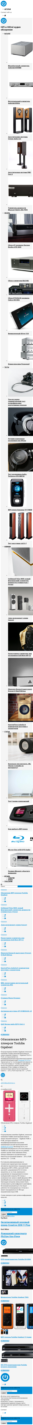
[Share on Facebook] (18, 1126)
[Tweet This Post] (18, 898)
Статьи (7, 732)
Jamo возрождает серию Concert (14, 925)
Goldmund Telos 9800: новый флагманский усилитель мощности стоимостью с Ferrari (15, 910)
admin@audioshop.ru (8, 1083)
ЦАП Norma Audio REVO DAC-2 (13, 1024)
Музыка (7, 876)
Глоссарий (8, 881)
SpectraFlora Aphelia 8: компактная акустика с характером (15, 969)
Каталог (7, 34)
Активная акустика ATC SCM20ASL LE (16, 1011)
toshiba (11, 1216)
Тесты (6, 367)
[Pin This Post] (18, 900)
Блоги (10, 880)
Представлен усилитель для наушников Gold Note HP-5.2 (12, 939)
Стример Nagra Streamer (10, 998)
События (11, 878)
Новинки (7, 547)
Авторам (7, 9)
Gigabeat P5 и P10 (24, 1060)
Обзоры (7, 213)
